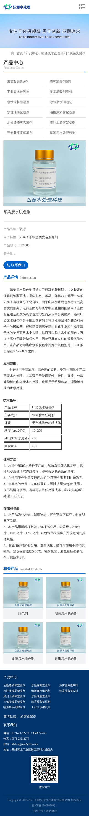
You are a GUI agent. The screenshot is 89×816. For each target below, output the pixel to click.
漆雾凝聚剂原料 (61, 92)
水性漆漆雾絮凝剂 (20, 122)
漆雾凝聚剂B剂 (60, 81)
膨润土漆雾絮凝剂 (62, 122)
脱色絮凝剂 (78, 53)
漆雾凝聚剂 (28, 716)
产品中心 (32, 53)
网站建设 (51, 811)
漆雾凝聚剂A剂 (18, 81)
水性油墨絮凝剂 (18, 112)
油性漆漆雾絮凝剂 (62, 112)
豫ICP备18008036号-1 (45, 805)
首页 (20, 53)
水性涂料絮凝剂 (18, 102)
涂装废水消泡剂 (61, 102)
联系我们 (18, 265)
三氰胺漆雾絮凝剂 (20, 132)
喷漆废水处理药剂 (54, 53)
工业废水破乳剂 (18, 92)
